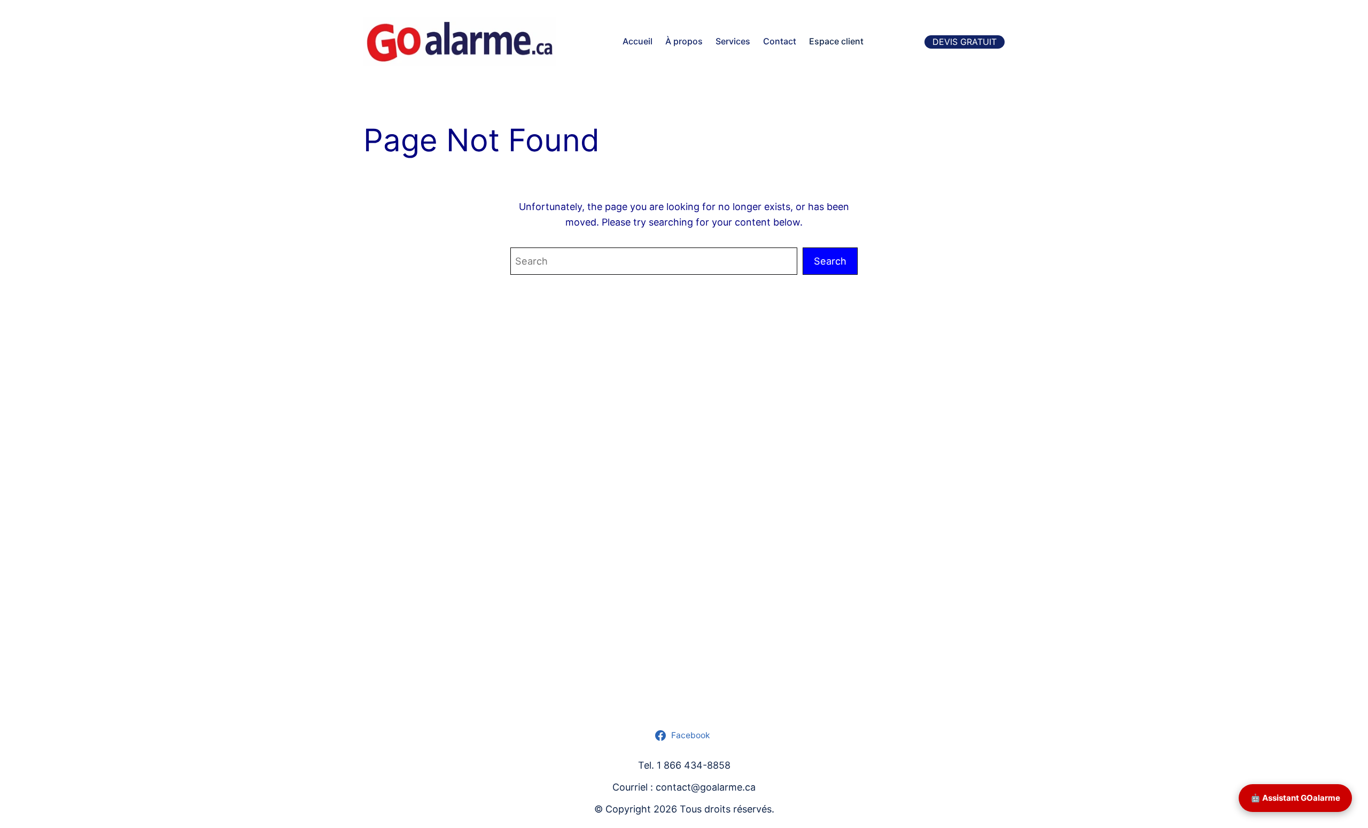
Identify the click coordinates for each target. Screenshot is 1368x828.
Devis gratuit (964, 41)
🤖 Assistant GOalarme (1295, 798)
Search (830, 261)
